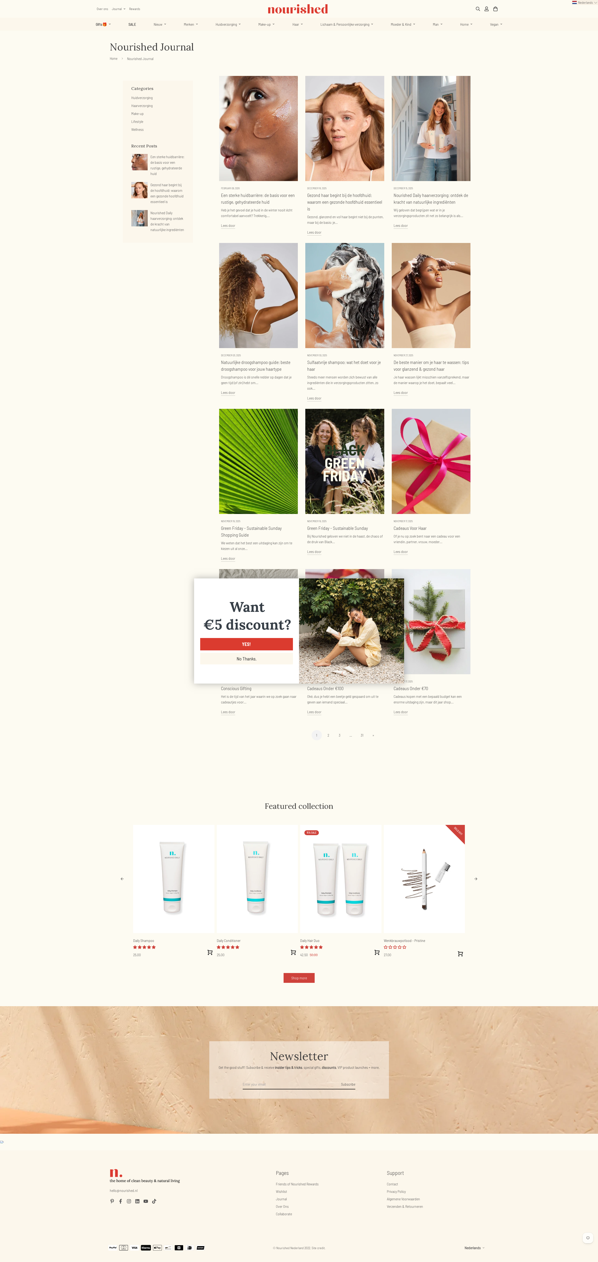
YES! (246, 644)
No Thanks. (246, 658)
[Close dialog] (398, 584)
